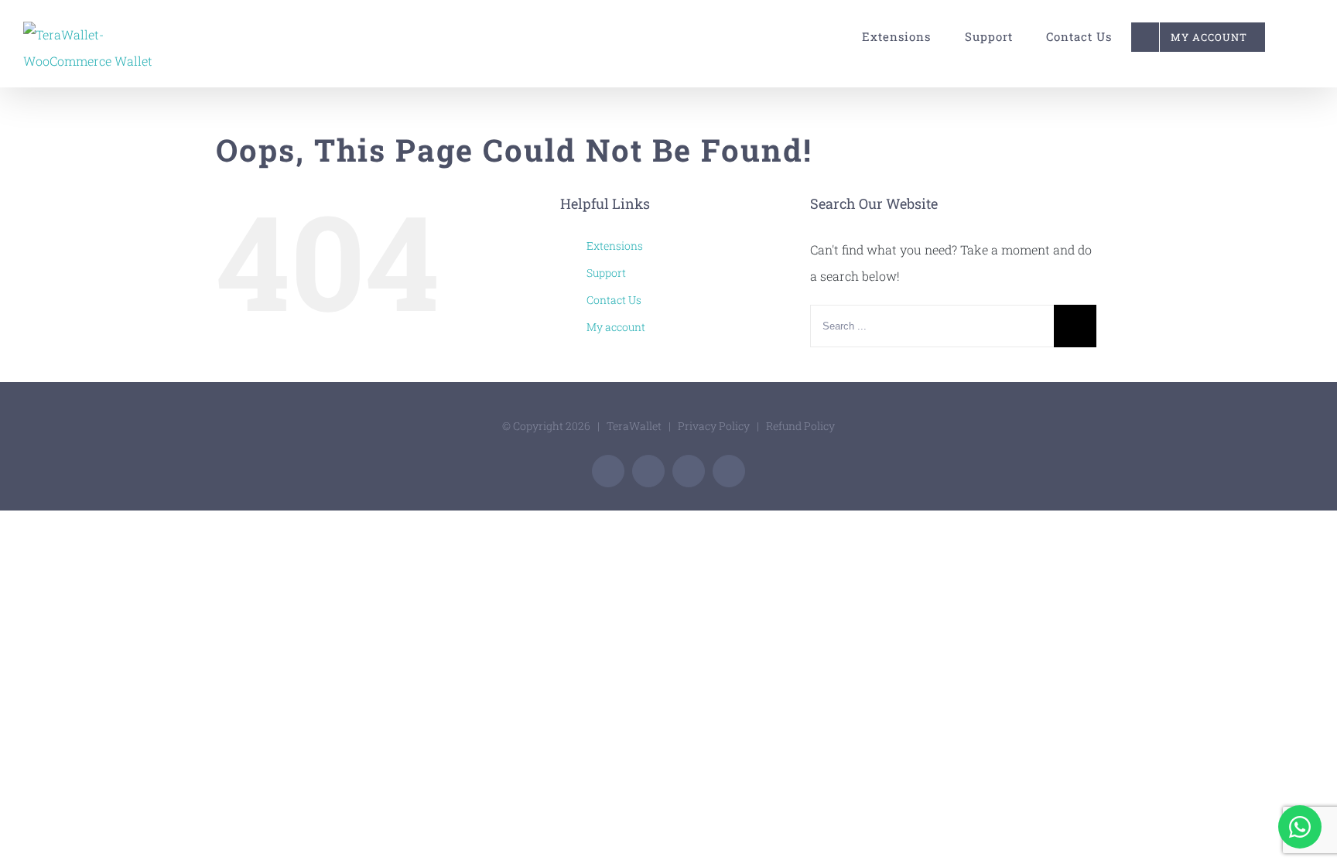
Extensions (614, 245)
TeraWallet (634, 425)
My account (615, 326)
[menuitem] (889, 36)
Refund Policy (800, 425)
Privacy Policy (714, 425)
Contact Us (613, 299)
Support (606, 272)
